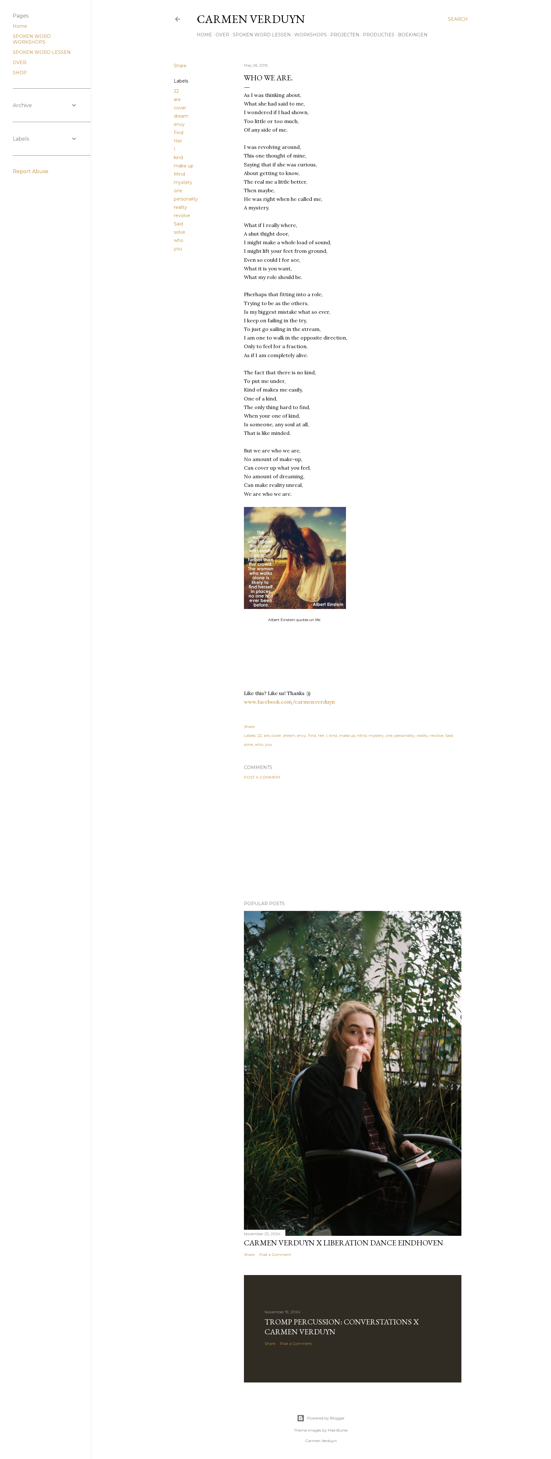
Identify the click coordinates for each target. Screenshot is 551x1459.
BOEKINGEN (413, 35)
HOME (204, 35)
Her (178, 141)
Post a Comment (262, 777)
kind (178, 157)
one (178, 191)
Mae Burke (338, 1430)
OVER (222, 35)
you (178, 249)
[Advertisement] (352, 840)
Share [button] (180, 66)
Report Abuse (30, 171)
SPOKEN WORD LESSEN (262, 35)
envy (179, 124)
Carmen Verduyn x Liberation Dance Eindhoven (343, 1243)
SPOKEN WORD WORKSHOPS (32, 39)
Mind (179, 174)
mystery (183, 182)
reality (180, 207)
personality (186, 199)
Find (178, 133)
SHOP (20, 73)
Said (178, 224)
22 (176, 91)
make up (184, 166)
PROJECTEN (344, 35)
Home (20, 26)
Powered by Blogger (326, 1418)
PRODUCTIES (378, 35)
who (178, 240)
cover (180, 108)
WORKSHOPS (310, 35)
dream (181, 116)
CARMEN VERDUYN (251, 18)
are (177, 99)
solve (179, 232)
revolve (182, 215)
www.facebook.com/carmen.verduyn (289, 702)
